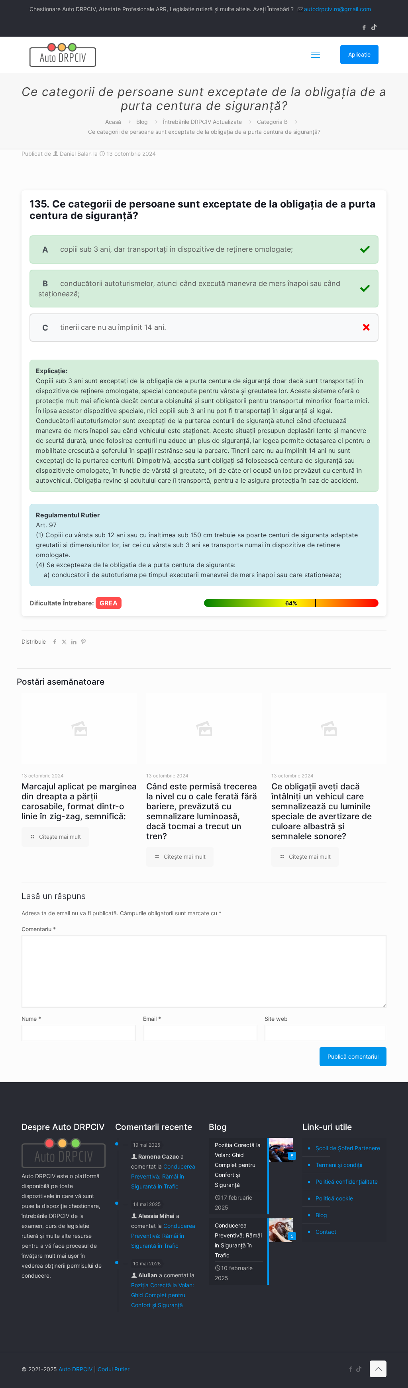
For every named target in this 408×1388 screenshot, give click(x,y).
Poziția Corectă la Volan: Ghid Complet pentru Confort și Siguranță (162, 1295)
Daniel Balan (76, 153)
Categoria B (272, 121)
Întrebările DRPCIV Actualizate (202, 121)
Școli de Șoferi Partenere (348, 1148)
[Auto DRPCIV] (62, 54)
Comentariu (39, 929)
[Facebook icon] (364, 27)
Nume (31, 1018)
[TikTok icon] (374, 27)
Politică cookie (334, 1198)
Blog (142, 121)
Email (152, 1018)
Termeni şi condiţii (339, 1164)
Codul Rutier (113, 1369)
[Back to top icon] (378, 1369)
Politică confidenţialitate (347, 1181)
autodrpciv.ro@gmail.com (337, 9)
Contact (326, 1231)
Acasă (113, 121)
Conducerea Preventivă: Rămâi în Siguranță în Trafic (163, 1176)
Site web (276, 1018)
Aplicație (359, 54)
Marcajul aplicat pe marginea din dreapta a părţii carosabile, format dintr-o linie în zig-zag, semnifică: (79, 801)
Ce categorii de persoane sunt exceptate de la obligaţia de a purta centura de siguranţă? (204, 131)
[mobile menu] (315, 54)
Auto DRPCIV (75, 1369)
